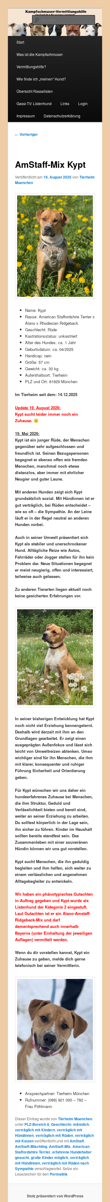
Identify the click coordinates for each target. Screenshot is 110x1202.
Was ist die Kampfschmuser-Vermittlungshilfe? (39, 60)
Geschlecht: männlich (70, 1124)
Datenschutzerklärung (62, 115)
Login (83, 103)
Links (65, 103)
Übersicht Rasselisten (34, 91)
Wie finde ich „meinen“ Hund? (41, 78)
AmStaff (77, 1141)
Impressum (25, 115)
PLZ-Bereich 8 (36, 1124)
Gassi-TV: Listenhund (34, 103)
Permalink (59, 1174)
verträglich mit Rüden (54, 1135)
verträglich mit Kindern (35, 1130)
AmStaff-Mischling (31, 1146)
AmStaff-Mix (60, 1146)
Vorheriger (26, 134)
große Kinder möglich (49, 1157)
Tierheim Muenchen (75, 1118)
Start (20, 42)
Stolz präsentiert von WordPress (55, 1196)
